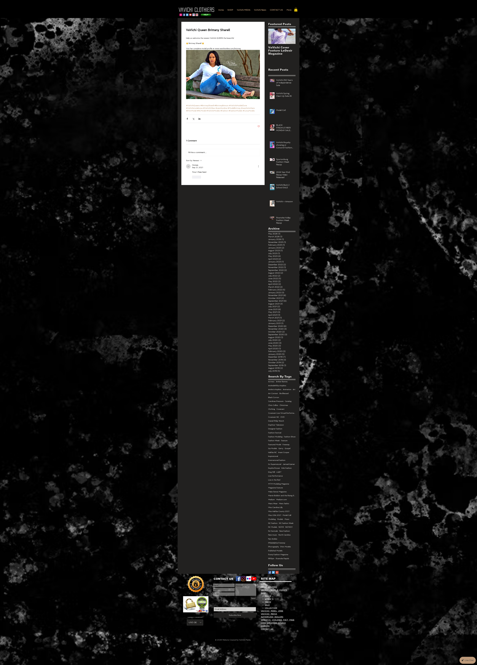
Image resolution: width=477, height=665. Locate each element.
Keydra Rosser (274, 468)
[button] (230, 10)
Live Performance (275, 476)
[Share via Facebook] (187, 119)
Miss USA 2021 (274, 515)
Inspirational (273, 456)
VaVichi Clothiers (196, 10)
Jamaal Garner (289, 464)
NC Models (272, 527)
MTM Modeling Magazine (278, 484)
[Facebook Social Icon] (184, 15)
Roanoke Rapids (282, 558)
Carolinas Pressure (275, 401)
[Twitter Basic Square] (273, 572)
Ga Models (272, 448)
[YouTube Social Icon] (190, 15)
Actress (271, 382)
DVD (283, 417)
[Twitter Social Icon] (187, 15)
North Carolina (284, 535)
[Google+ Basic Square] (277, 572)
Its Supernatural (274, 464)
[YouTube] (253, 578)
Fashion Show (290, 437)
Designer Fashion (275, 429)
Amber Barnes (282, 382)
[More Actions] (258, 166)
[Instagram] (180, 15)
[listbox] (195, 622)
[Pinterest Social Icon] (197, 15)
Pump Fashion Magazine (278, 555)
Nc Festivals (273, 531)
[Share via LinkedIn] (199, 119)
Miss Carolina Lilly (275, 507)
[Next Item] (291, 36)
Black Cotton (273, 397)
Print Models (285, 547)
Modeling (272, 519)
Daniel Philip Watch (276, 421)
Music (287, 519)
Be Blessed (284, 393)
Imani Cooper (283, 452)
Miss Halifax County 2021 (278, 511)
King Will (271, 472)
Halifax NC (272, 452)
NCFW (281, 527)
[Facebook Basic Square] (269, 572)
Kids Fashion (286, 468)
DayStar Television (276, 425)
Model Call (287, 515)
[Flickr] (193, 15)
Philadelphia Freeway (276, 543)
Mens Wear (273, 504)
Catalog (288, 401)
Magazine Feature (275, 488)
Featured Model (274, 445)
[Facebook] (238, 578)
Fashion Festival (274, 433)
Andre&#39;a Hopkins (277, 386)
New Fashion (284, 531)
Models (280, 519)
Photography (273, 547)
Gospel (287, 448)
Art (294, 389)
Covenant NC (273, 417)
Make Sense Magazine (277, 492)
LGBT (279, 472)
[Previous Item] (272, 36)
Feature (284, 441)
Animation (287, 389)
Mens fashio (284, 504)
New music (272, 535)
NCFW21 (288, 527)
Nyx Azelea (272, 539)
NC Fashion (273, 523)
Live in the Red (274, 480)
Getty (280, 448)
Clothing (271, 409)
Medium (271, 500)
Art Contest (273, 393)
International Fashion (276, 460)
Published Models (275, 551)
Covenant (280, 409)
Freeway (286, 445)
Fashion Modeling (275, 437)
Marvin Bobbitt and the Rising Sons (282, 496)
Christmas (284, 405)
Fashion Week (274, 441)
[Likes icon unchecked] (193, 177)
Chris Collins (273, 405)
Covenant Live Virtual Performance (282, 413)
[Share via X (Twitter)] (193, 119)
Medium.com (281, 500)
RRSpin (271, 558)
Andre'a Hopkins (274, 389)
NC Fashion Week (286, 523)
